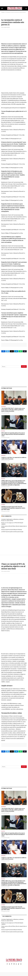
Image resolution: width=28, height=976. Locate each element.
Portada (2, 12)
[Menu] (2, 8)
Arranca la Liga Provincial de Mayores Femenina (11, 529)
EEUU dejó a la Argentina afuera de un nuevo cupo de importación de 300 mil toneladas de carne (13, 434)
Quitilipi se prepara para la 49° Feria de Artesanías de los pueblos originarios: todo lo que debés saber (13, 508)
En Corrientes (7, 516)
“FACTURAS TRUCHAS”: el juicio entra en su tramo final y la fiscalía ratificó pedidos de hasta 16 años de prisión (13, 410)
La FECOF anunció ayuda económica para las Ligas (12, 531)
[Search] (26, 8)
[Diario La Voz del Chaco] (14, 8)
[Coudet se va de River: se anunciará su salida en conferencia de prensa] (14, 447)
